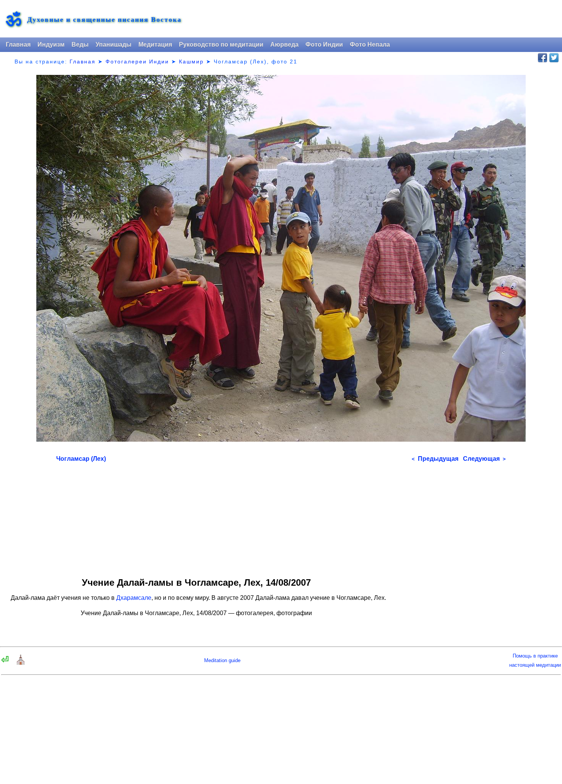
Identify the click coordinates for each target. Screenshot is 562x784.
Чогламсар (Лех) (81, 458)
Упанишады (114, 44)
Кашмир (191, 61)
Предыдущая (435, 458)
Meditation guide (222, 660)
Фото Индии (324, 44)
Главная (18, 44)
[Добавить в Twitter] (554, 57)
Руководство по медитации (221, 44)
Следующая (484, 458)
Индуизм (51, 44)
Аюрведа (284, 44)
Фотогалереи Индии (137, 61)
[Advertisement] (281, 517)
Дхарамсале (133, 597)
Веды (80, 44)
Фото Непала (370, 44)
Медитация (155, 44)
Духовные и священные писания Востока (104, 19)
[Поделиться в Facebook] (542, 57)
